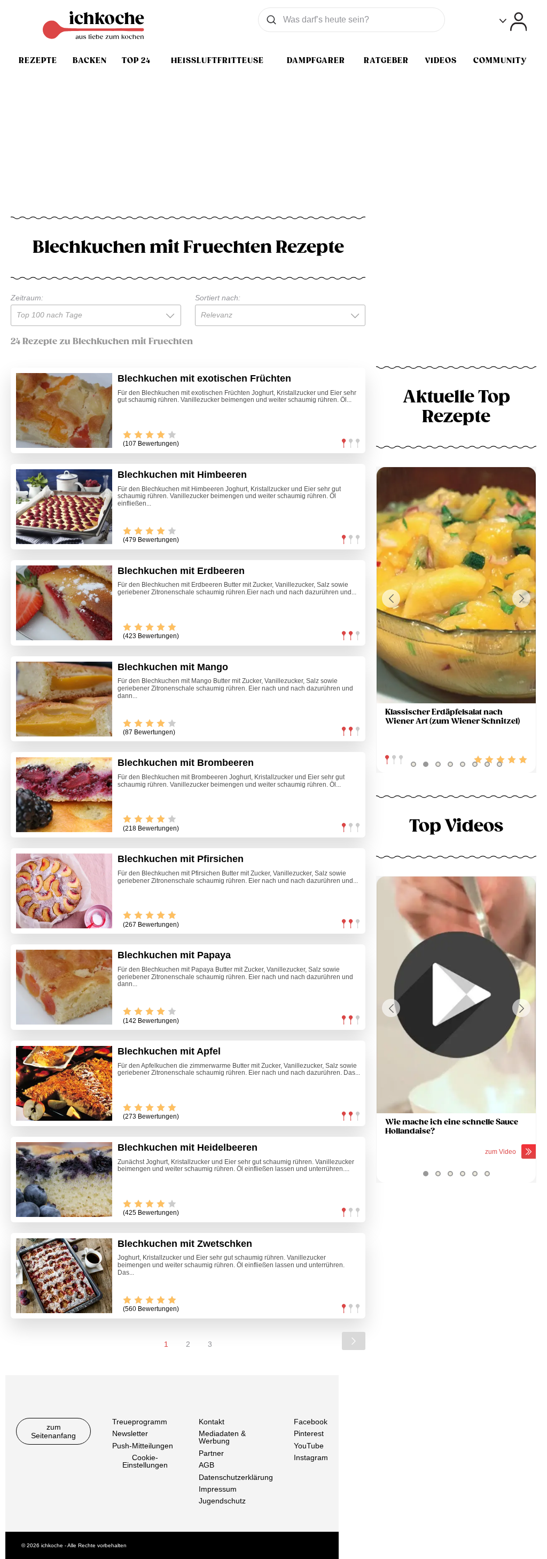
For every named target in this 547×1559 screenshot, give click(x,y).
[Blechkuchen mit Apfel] (64, 1083)
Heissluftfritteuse (217, 60)
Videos (441, 60)
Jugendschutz (222, 1500)
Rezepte (38, 60)
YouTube (309, 1445)
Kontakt (211, 1421)
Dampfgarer (316, 60)
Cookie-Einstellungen (145, 1461)
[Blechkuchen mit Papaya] (64, 987)
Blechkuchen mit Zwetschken (185, 1243)
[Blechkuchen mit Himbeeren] (64, 506)
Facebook (310, 1421)
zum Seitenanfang (53, 1431)
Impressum (218, 1489)
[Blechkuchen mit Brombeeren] (64, 794)
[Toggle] (513, 21)
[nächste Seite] (353, 1341)
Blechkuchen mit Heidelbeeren (187, 1147)
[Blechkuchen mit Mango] (64, 699)
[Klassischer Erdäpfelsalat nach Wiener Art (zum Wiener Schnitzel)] (456, 585)
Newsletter (130, 1433)
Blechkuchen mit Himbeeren (182, 474)
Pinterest (309, 1433)
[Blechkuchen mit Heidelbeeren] (64, 1179)
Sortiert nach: (217, 297)
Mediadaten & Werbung (222, 1437)
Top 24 (136, 60)
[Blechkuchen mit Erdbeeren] (64, 602)
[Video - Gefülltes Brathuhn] (456, 995)
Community (500, 60)
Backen (90, 60)
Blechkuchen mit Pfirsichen (181, 859)
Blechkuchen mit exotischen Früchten (204, 378)
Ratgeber (386, 60)
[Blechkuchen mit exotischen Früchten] (64, 410)
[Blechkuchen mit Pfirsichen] (64, 891)
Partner (211, 1452)
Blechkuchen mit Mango (173, 667)
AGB (206, 1465)
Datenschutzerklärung (236, 1476)
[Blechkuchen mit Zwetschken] (64, 1275)
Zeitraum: (27, 297)
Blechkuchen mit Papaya (174, 955)
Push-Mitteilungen (142, 1445)
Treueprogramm (139, 1421)
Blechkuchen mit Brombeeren (186, 762)
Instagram (311, 1457)
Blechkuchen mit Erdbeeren (181, 570)
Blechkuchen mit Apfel (169, 1051)
